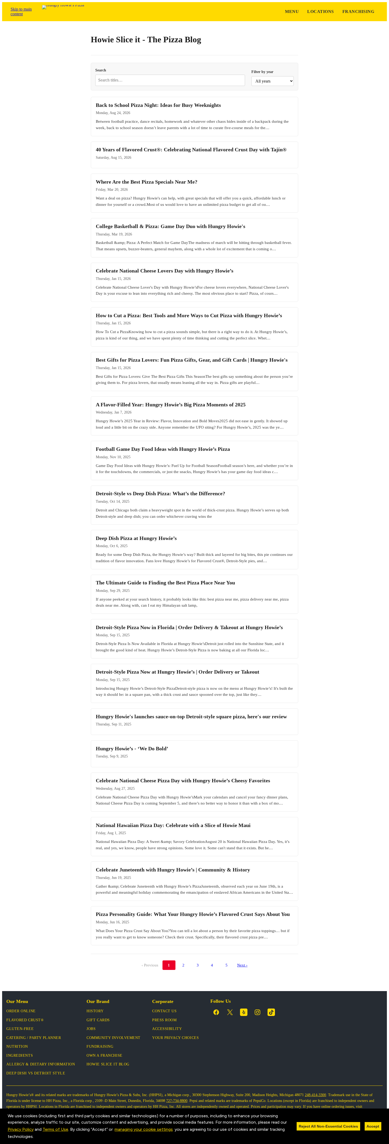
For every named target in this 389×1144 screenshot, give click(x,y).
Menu (292, 11)
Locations (320, 11)
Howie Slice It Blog (108, 1064)
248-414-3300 (315, 1095)
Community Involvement (114, 1038)
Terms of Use (55, 1129)
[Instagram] (257, 1012)
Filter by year (262, 72)
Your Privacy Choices (175, 1038)
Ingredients (19, 1055)
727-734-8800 (176, 1101)
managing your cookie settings (144, 1129)
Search (100, 70)
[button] (35, 1137)
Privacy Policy (21, 1129)
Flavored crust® (25, 1020)
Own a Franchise (104, 1055)
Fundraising (100, 1046)
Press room (164, 1020)
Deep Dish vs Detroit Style (35, 1073)
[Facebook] (216, 1012)
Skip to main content (21, 11)
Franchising (358, 11)
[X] (230, 1012)
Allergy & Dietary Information (40, 1064)
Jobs (91, 1029)
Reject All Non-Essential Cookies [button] (328, 1126)
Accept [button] (373, 1126)
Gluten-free (20, 1029)
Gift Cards (98, 1020)
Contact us (164, 1011)
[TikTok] (271, 1012)
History (95, 1011)
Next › (242, 965)
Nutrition (17, 1046)
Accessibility (167, 1029)
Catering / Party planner (33, 1038)
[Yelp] (244, 1012)
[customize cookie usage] (38, 1138)
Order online (21, 1011)
